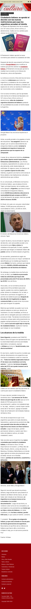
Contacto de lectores (7, 581)
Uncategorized (4, 14)
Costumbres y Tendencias (7, 13)
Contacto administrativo (7, 579)
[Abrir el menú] (29, 9)
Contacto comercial (6, 584)
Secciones (5, 551)
